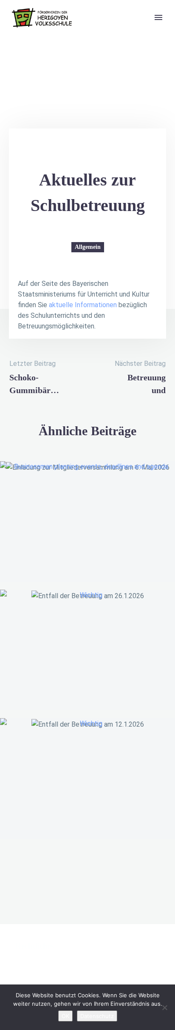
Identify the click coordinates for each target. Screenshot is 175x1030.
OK (65, 1016)
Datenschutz (97, 1016)
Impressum (32, 975)
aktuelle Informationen (83, 305)
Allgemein (88, 247)
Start (127, 31)
